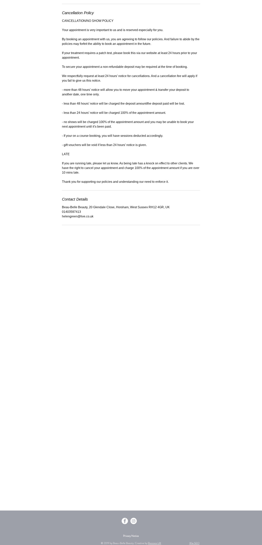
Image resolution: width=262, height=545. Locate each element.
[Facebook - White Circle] (125, 521)
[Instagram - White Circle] (133, 521)
